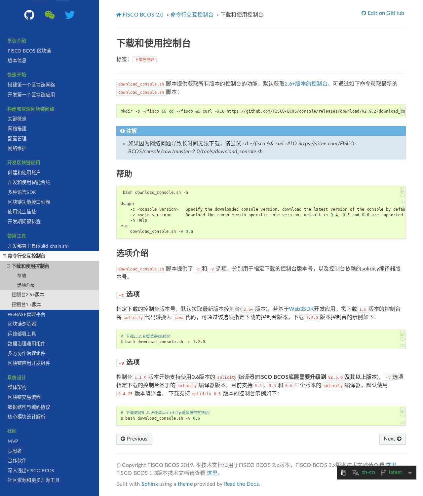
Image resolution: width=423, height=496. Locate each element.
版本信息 (17, 60)
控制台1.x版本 (26, 304)
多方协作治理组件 (26, 353)
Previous (136, 439)
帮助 (21, 276)
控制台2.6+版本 (28, 294)
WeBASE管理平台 (26, 314)
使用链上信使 (22, 211)
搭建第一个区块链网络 (31, 85)
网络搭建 (17, 128)
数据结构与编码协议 (29, 407)
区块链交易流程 (24, 397)
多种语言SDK (22, 192)
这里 (212, 473)
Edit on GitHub (385, 13)
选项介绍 (26, 285)
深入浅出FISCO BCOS (31, 470)
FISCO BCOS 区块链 (29, 51)
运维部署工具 (22, 334)
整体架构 (17, 387)
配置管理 (17, 138)
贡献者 (15, 451)
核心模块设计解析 (26, 416)
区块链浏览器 (22, 324)
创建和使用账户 (24, 172)
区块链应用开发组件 (29, 363)
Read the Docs (241, 484)
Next (390, 439)
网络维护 (17, 148)
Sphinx (149, 484)
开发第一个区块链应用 (31, 94)
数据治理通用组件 (26, 343)
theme (185, 484)
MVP (13, 441)
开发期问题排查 (24, 221)
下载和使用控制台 (30, 266)
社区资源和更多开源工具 (33, 480)
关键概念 (17, 119)
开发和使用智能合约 (29, 182)
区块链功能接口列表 (29, 202)
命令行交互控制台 (26, 256)
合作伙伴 (17, 460)
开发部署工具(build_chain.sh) (38, 246)
